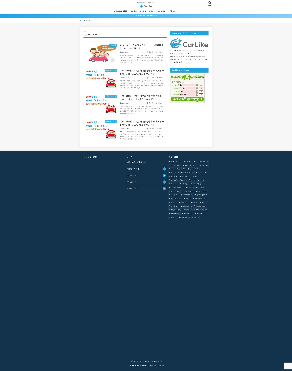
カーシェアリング (178, 169)
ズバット (202, 173)
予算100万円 (187, 195)
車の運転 (134, 11)
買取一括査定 (201, 210)
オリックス (175, 165)
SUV (188, 161)
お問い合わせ (173, 11)
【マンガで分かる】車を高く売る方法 (146, 15)
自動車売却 (201, 206)
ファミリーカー (177, 187)
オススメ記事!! (202, 161)
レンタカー (202, 191)
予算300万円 (176, 199)
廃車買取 (184, 202)
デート (174, 184)
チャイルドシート (197, 180)
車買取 (183, 217)
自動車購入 (176, 210)
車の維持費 (162, 11)
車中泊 (200, 213)
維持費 (174, 206)
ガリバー (175, 173)
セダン (174, 176)
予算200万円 (202, 195)
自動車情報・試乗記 (121, 11)
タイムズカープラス (179, 180)
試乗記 (188, 210)
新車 (194, 202)
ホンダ (190, 187)
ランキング (188, 191)
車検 (173, 217)
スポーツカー (188, 173)
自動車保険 (187, 206)
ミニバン (175, 191)
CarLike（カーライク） (141, 365)
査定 (204, 202)
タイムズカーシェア (189, 176)
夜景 (187, 199)
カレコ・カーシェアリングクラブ (196, 165)
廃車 (173, 202)
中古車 (174, 195)
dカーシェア (176, 161)
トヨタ (185, 184)
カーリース (194, 169)
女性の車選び (200, 199)
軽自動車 (195, 217)
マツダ (201, 187)
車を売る (152, 11)
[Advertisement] (103, 257)
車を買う (143, 11)
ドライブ (196, 184)
